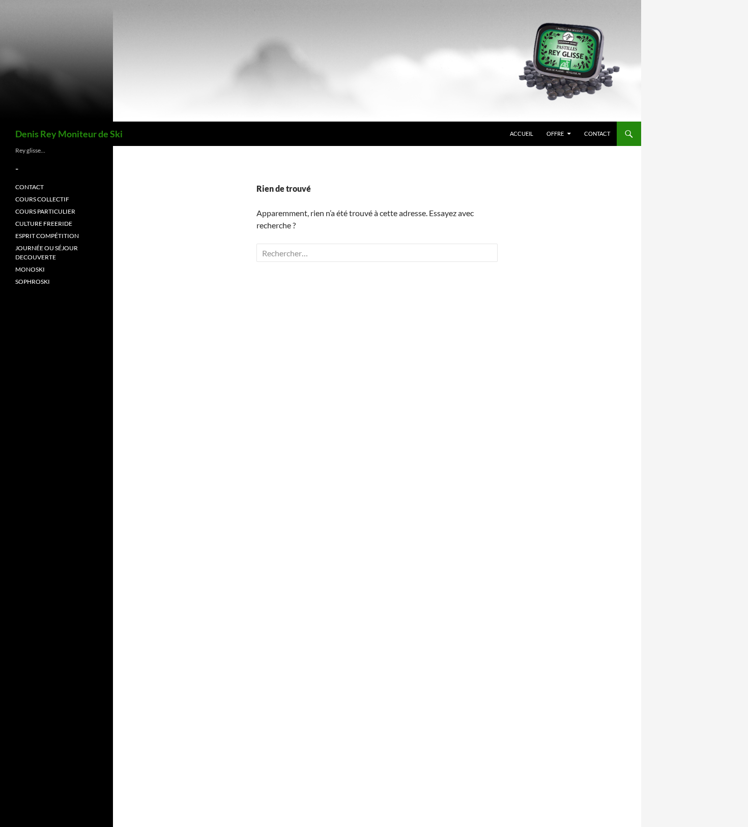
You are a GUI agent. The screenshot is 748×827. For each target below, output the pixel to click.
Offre (555, 133)
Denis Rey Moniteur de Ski (69, 133)
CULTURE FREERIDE (43, 223)
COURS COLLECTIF (42, 199)
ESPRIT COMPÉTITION (47, 236)
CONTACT (597, 133)
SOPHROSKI (32, 281)
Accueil (521, 133)
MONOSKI (30, 269)
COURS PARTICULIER (45, 211)
